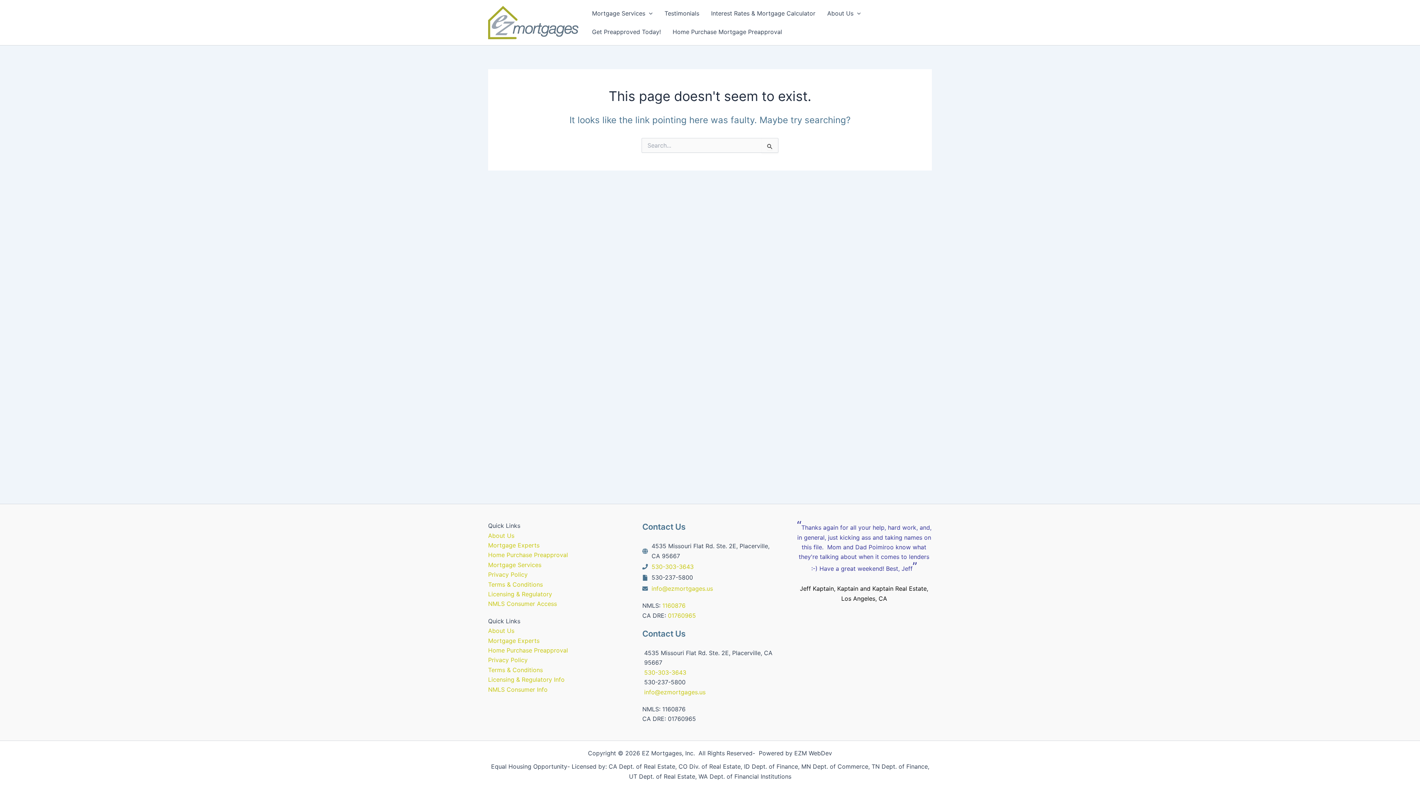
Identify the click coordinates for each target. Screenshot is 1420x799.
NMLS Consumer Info (518, 689)
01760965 (682, 615)
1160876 (674, 605)
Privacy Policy (508, 574)
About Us (501, 535)
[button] (649, 13)
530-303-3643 (673, 566)
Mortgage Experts (514, 545)
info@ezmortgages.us (682, 588)
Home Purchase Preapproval (528, 555)
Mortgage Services (514, 565)
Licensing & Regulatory (520, 594)
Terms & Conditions (515, 584)
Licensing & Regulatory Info (526, 679)
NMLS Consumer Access (522, 603)
